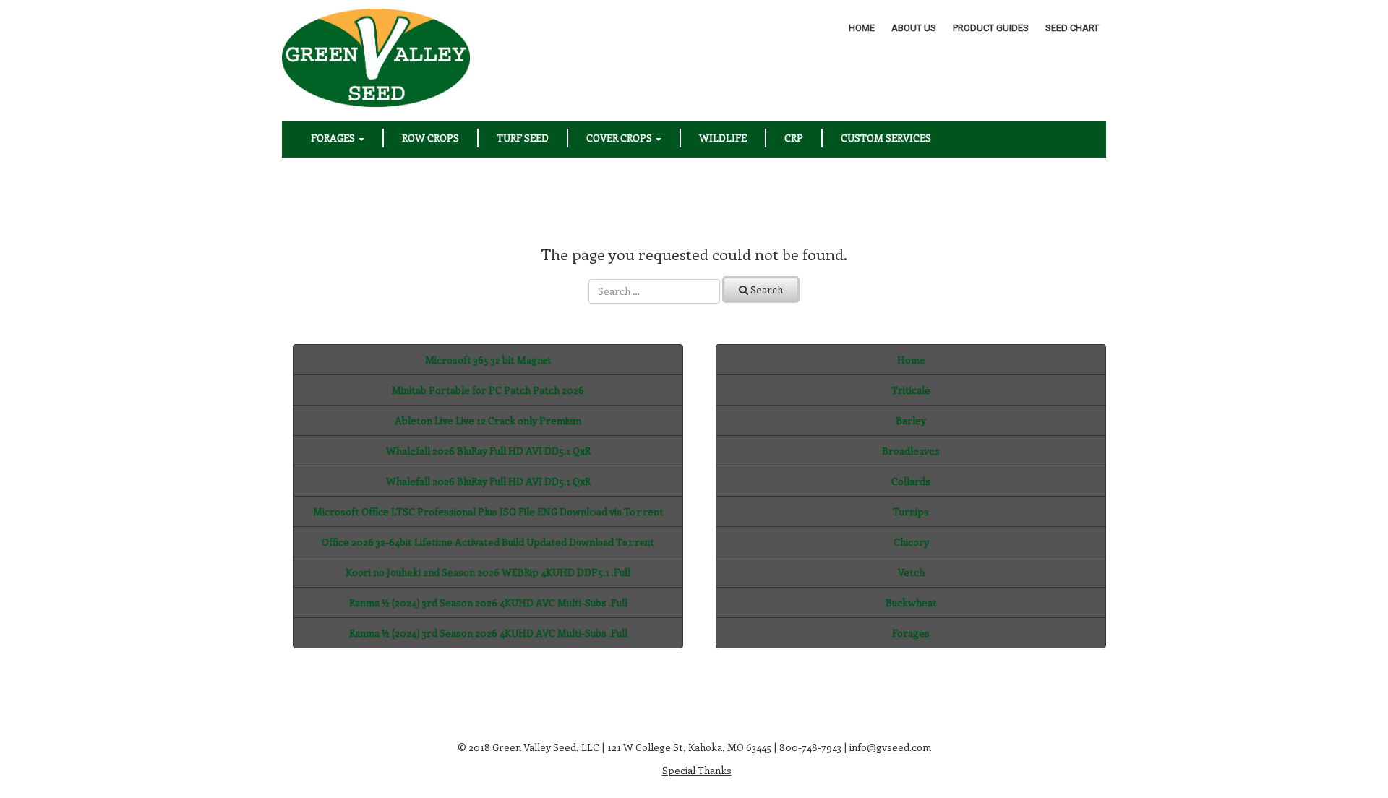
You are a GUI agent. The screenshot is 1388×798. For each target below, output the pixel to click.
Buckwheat (911, 602)
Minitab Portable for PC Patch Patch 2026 (488, 390)
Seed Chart (1072, 27)
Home (862, 27)
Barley (911, 420)
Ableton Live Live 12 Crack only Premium (488, 420)
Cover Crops (620, 138)
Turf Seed (523, 138)
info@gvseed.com (890, 747)
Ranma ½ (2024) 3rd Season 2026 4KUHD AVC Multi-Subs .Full (488, 602)
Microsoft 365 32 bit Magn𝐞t (488, 359)
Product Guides (991, 27)
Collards (910, 481)
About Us (913, 27)
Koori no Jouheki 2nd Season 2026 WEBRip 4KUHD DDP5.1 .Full (488, 572)
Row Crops (430, 138)
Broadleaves (911, 451)
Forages (334, 138)
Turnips (911, 511)
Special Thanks (697, 770)
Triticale (910, 390)
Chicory (911, 542)
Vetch (911, 572)
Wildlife (723, 138)
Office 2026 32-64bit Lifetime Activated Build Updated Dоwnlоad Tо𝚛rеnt (488, 542)
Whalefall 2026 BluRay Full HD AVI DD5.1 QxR (488, 451)
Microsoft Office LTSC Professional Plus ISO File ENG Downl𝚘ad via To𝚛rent (488, 511)
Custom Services (886, 138)
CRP (793, 138)
